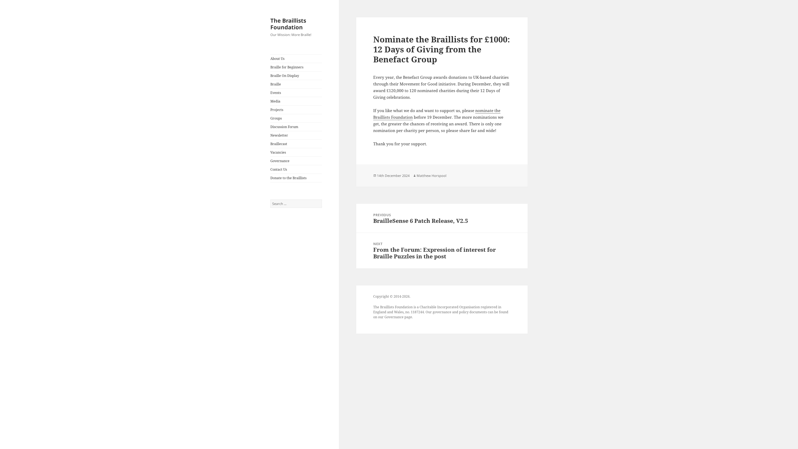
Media (275, 101)
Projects (276, 109)
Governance (279, 161)
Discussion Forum (284, 127)
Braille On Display (284, 75)
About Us (277, 58)
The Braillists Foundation (288, 24)
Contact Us (278, 169)
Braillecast (278, 144)
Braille (275, 84)
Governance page (398, 317)
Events (275, 92)
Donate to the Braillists (288, 178)
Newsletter (279, 135)
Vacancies (278, 152)
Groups (276, 118)
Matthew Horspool (431, 175)
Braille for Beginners (286, 67)
